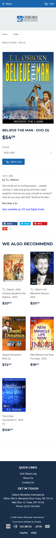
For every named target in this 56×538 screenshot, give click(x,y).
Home (4, 34)
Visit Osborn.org (28, 473)
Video (15, 34)
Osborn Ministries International (30, 517)
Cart (51, 3)
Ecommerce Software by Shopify (27, 521)
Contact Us (28, 482)
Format (5, 147)
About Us (28, 478)
